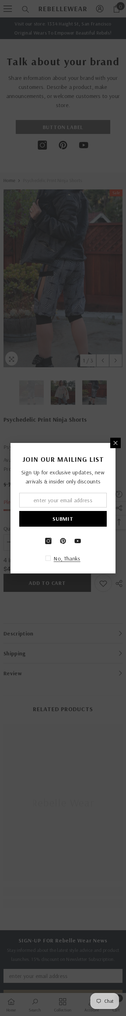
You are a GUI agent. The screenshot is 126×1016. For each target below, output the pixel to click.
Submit (63, 518)
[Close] (115, 443)
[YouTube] (77, 541)
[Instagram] (48, 541)
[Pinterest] (63, 541)
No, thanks (67, 558)
